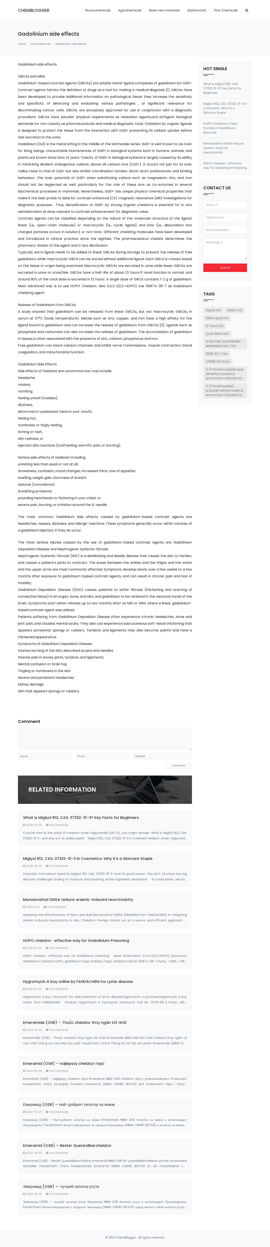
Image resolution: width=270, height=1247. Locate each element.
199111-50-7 (217, 354)
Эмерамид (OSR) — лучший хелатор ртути (61, 1186)
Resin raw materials (164, 10)
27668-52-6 (218, 361)
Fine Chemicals (226, 10)
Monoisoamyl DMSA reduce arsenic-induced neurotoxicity (78, 899)
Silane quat (217, 318)
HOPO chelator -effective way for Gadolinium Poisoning (76, 940)
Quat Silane (217, 334)
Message (214, 242)
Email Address (218, 230)
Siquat (213, 310)
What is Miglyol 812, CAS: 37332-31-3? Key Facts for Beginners (81, 817)
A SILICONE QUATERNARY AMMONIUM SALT (223, 343)
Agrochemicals (130, 10)
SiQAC (234, 310)
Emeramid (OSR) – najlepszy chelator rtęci (63, 1063)
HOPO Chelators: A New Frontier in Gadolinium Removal (220, 128)
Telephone (215, 217)
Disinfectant (197, 10)
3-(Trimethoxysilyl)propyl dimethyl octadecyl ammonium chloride (224, 373)
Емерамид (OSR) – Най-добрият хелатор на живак (69, 1104)
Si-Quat (214, 326)
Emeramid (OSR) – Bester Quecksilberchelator (67, 1145)
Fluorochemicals (98, 10)
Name (211, 205)
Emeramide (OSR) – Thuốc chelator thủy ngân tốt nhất (75, 1022)
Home (22, 44)
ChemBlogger (33, 10)
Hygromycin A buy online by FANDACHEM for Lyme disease (78, 981)
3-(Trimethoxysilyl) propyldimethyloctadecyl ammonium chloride (224, 390)
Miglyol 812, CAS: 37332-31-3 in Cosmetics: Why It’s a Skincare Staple (88, 858)
